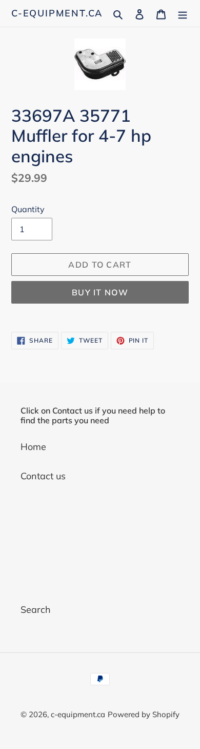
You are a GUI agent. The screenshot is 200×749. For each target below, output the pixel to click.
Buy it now (100, 292)
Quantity (28, 209)
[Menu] (182, 13)
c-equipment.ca (57, 13)
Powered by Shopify (143, 714)
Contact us (43, 476)
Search (36, 609)
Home (33, 447)
